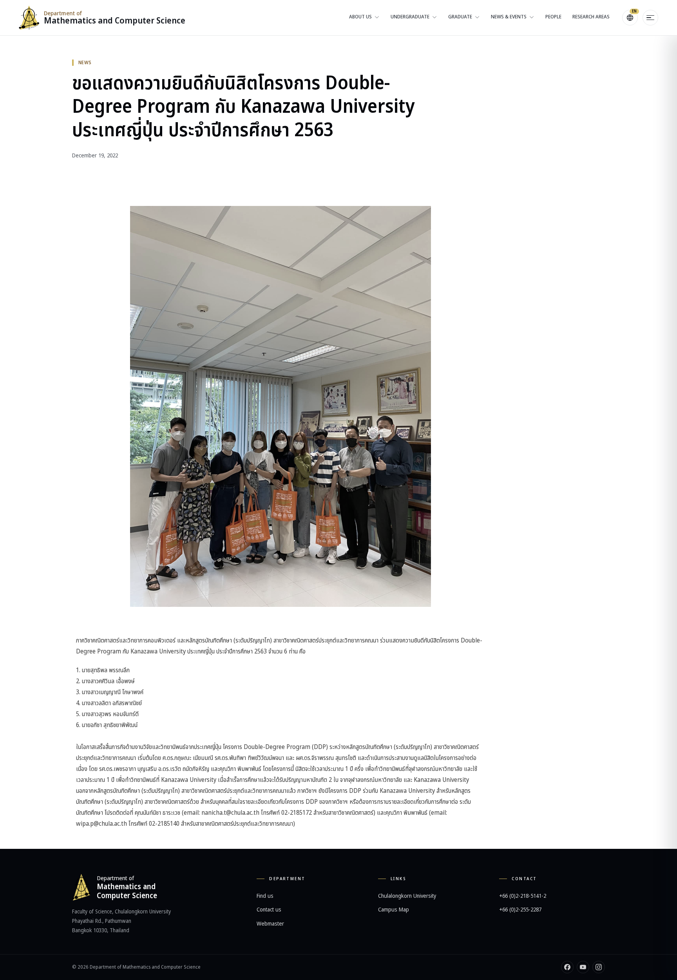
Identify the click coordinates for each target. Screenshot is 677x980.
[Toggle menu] (650, 17)
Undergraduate (410, 17)
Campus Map (393, 910)
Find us (265, 896)
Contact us (269, 910)
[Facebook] (567, 967)
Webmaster (270, 924)
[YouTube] (583, 967)
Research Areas (591, 17)
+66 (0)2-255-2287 (520, 910)
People (553, 17)
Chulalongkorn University (407, 896)
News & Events (509, 17)
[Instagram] (598, 967)
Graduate (460, 17)
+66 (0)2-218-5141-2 (522, 896)
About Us (360, 17)
